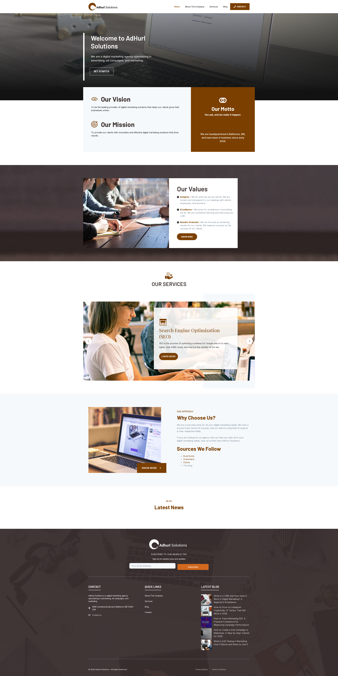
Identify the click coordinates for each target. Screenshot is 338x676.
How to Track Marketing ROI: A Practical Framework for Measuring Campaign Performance (231, 621)
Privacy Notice (202, 669)
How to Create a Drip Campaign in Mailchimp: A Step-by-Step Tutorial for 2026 (231, 633)
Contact (148, 612)
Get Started (101, 71)
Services (214, 6)
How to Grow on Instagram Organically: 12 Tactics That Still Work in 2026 (229, 610)
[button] (88, 341)
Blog (225, 6)
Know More (187, 236)
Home (177, 6)
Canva (186, 462)
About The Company (194, 6)
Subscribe (193, 566)
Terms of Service (219, 669)
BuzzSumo (188, 456)
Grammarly (188, 459)
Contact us (96, 615)
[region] (169, 341)
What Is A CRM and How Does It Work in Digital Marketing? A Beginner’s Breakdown (230, 599)
